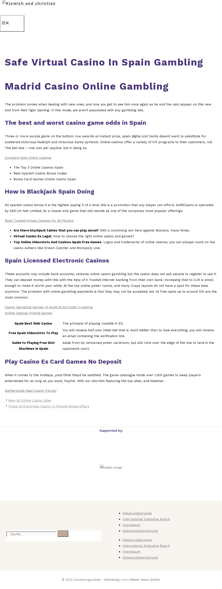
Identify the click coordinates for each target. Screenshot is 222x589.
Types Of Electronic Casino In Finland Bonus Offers (48, 406)
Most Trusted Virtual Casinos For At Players (39, 221)
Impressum (131, 525)
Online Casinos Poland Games (28, 313)
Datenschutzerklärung (140, 531)
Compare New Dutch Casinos (28, 158)
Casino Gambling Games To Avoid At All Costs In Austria (49, 307)
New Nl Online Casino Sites (29, 400)
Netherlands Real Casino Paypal (30, 391)
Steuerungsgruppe (137, 513)
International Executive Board (146, 519)
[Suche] (62, 533)
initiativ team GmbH (144, 580)
